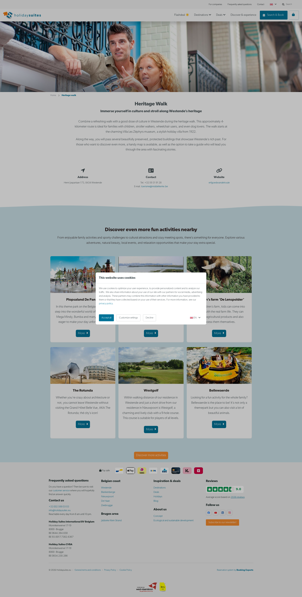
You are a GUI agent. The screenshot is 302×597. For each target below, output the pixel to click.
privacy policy (106, 303)
